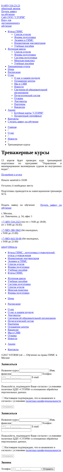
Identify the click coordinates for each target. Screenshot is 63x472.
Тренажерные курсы (19, 66)
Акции (11, 110)
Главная (12, 127)
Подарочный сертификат (28, 115)
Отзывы (18, 98)
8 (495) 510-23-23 (10, 5)
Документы (20, 101)
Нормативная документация (29, 43)
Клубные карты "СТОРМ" (28, 112)
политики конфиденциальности (43, 401)
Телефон (47, 373)
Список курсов (22, 34)
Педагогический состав (27, 95)
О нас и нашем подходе (27, 78)
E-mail (35, 377)
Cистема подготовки (25, 57)
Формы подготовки (25, 37)
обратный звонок (10, 8)
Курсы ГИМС (15, 31)
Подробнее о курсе (11, 174)
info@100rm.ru (9, 247)
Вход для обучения (10, 23)
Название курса (10, 370)
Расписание (14, 72)
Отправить (8, 407)
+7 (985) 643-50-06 (11, 238)
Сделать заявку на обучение (23, 121)
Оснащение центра (24, 81)
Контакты (13, 118)
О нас (11, 75)
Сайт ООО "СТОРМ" (13, 17)
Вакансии (19, 107)
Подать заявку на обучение (9, 13)
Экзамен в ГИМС (24, 40)
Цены (11, 69)
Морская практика (24, 60)
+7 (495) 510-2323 (11, 221)
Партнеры (19, 104)
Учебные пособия (24, 46)
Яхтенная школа (17, 49)
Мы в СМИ (20, 83)
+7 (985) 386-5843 (11, 230)
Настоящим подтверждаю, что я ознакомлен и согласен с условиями (31, 399)
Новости (19, 86)
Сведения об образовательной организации (32, 318)
